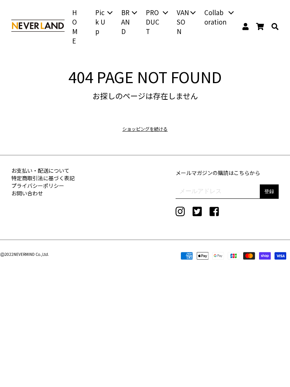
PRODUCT (152, 22)
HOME (74, 26)
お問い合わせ (27, 193)
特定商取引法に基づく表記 (43, 178)
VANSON (183, 22)
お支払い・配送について (40, 170)
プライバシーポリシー (37, 185)
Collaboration (215, 17)
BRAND (125, 22)
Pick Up (100, 22)
